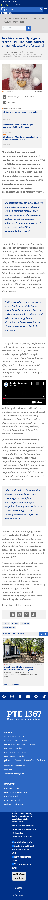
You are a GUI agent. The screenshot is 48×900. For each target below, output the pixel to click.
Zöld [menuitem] (22, 22)
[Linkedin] (19, 615)
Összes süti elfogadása (18, 891)
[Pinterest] (33, 615)
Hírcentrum (6, 13)
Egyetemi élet (8, 91)
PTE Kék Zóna (12, 97)
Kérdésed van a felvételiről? (14, 804)
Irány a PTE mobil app (13, 788)
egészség (6, 623)
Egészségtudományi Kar (13, 748)
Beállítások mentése (19, 876)
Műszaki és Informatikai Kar (14, 766)
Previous (41, 634)
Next (45, 634)
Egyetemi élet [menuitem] (38, 19)
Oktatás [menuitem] (7, 19)
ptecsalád (25, 623)
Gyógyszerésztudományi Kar (15, 752)
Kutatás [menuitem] (16, 19)
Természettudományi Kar (14, 774)
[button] (17, 5)
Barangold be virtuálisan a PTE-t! (16, 792)
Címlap (5, 52)
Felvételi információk (12, 800)
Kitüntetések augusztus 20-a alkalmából (20, 112)
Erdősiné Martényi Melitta (27, 97)
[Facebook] (12, 615)
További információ (22, 837)
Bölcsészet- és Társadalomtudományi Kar (20, 744)
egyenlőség (15, 684)
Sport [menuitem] (15, 22)
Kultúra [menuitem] (7, 22)
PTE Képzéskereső (11, 796)
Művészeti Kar (9, 770)
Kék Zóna (15, 623)
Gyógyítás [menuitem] (25, 19)
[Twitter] (26, 615)
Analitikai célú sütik (24, 842)
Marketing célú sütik (24, 846)
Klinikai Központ (9, 627)
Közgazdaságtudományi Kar (15, 756)
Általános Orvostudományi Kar (16, 740)
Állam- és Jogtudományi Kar (15, 736)
